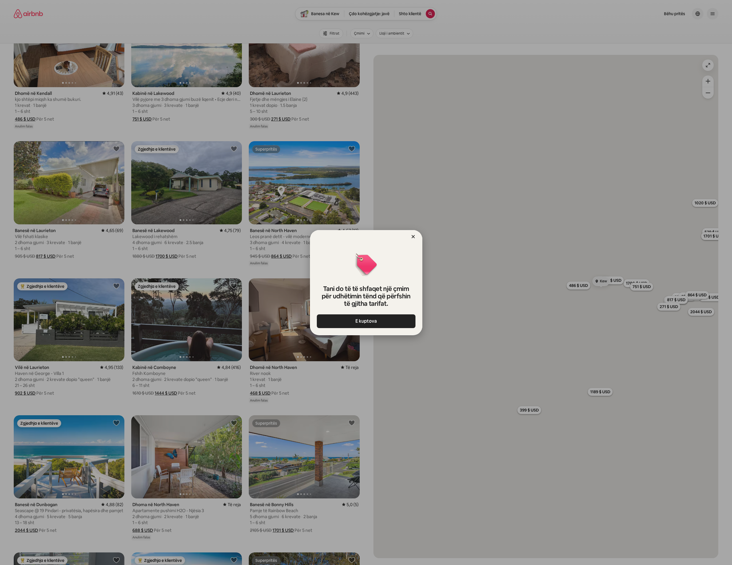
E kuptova (366, 321)
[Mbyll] (413, 236)
